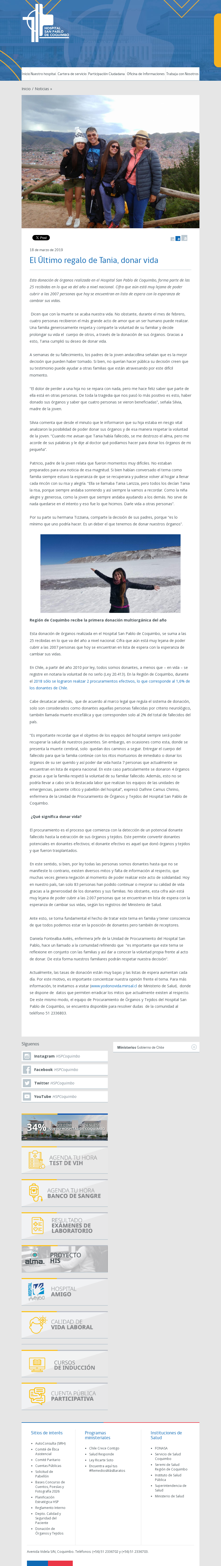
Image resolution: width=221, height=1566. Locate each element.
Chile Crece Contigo (104, 1448)
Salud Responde (101, 1454)
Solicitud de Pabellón (44, 1474)
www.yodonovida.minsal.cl (114, 985)
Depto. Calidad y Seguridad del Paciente (48, 1518)
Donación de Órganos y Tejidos (49, 1531)
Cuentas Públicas (48, 1465)
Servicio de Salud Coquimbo (168, 1456)
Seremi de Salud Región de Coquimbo (171, 1467)
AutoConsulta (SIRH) (50, 1443)
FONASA (161, 1448)
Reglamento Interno (50, 1507)
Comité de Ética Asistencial (47, 1451)
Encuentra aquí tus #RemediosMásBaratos (107, 1468)
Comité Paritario (47, 1460)
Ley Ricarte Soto (101, 1460)
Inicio (26, 74)
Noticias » (43, 88)
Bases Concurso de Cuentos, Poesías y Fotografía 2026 (50, 1487)
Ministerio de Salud (169, 1496)
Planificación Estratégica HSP (47, 1499)
